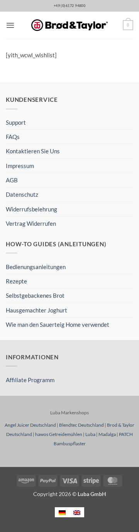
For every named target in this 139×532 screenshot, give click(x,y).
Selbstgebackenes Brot (35, 295)
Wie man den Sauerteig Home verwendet (57, 324)
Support (16, 122)
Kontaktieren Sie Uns (33, 151)
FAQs (13, 136)
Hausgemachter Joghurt (36, 310)
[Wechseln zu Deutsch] (62, 512)
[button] (10, 25)
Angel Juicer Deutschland (30, 425)
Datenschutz (22, 194)
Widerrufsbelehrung (31, 209)
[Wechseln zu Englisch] (77, 512)
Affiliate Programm (30, 379)
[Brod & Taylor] (69, 25)
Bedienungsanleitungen (36, 266)
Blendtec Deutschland (81, 425)
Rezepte (16, 281)
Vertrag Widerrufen (31, 223)
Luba (90, 434)
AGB (12, 180)
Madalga (107, 434)
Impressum (20, 165)
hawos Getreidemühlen (58, 434)
